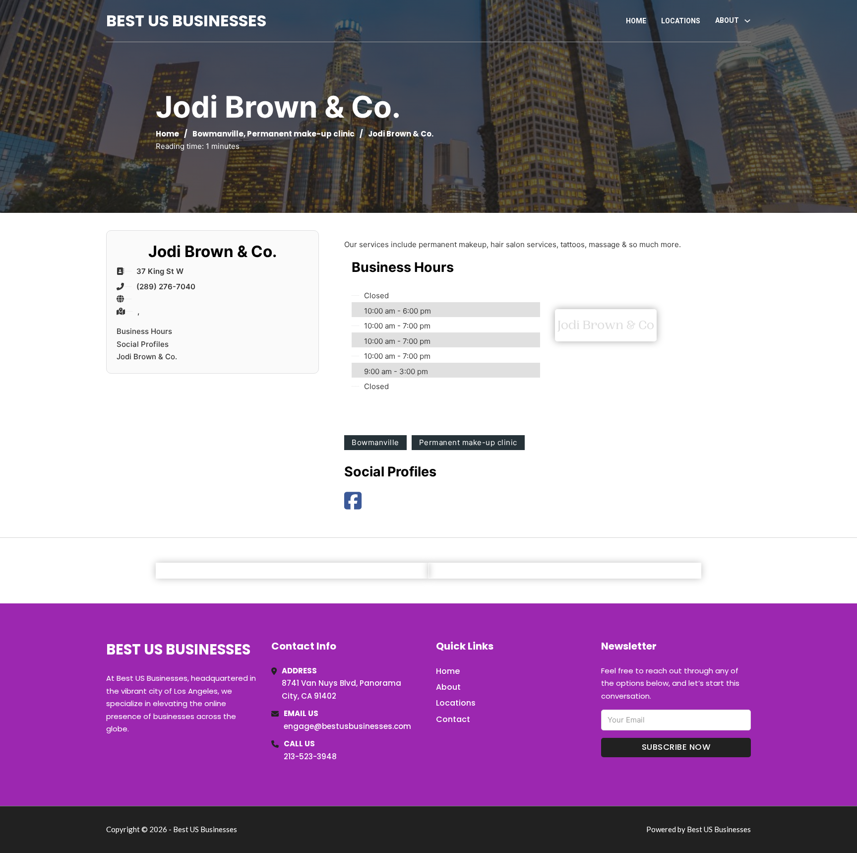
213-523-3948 (310, 756)
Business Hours (144, 331)
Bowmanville (218, 134)
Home (636, 21)
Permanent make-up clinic (301, 134)
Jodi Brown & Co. (147, 356)
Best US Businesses (186, 20)
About (448, 687)
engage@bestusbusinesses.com (347, 726)
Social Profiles (143, 344)
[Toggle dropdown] (747, 20)
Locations (680, 21)
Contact (453, 719)
